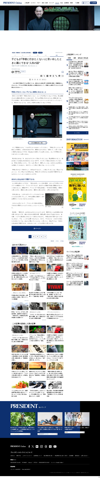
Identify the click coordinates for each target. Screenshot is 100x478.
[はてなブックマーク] (37, 446)
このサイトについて (27, 455)
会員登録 (94, 2)
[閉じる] (99, 477)
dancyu (30, 462)
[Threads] (46, 446)
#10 (38, 55)
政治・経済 (45, 2)
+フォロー (23, 71)
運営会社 (77, 455)
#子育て (35, 52)
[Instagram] (41, 446)
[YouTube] (55, 446)
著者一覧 (18, 455)
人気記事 (27, 2)
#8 (22, 55)
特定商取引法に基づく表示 (61, 455)
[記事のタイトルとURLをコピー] (56, 76)
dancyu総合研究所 (26, 469)
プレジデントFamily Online (57, 462)
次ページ (44, 79)
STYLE (35, 462)
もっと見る (77, 132)
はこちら (77, 208)
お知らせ (12, 455)
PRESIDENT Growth (15, 462)
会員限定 (66, 2)
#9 (30, 55)
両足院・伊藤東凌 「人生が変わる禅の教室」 (21, 52)
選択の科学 (34, 183)
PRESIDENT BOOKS (44, 462)
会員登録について (38, 455)
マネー (38, 2)
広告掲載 (71, 455)
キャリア (51, 2)
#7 (15, 55)
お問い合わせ (84, 455)
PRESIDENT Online (16, 69)
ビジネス (33, 2)
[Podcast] (50, 446)
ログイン (86, 2)
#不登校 (40, 52)
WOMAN (24, 462)
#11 (46, 55)
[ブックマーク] (63, 72)
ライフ (57, 2)
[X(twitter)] (33, 446)
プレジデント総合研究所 (15, 469)
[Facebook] (29, 446)
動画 (71, 2)
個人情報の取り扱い (48, 455)
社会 (61, 2)
